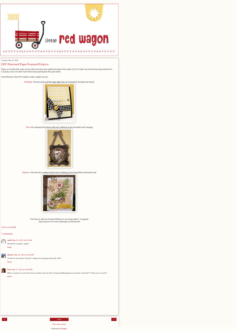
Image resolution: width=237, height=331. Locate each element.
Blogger (64, 329)
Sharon (25, 172)
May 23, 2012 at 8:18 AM (24, 255)
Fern (28, 127)
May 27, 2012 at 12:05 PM (22, 269)
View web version (59, 324)
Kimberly (28, 82)
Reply (9, 247)
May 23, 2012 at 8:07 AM (22, 240)
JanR (9, 240)
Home (59, 319)
